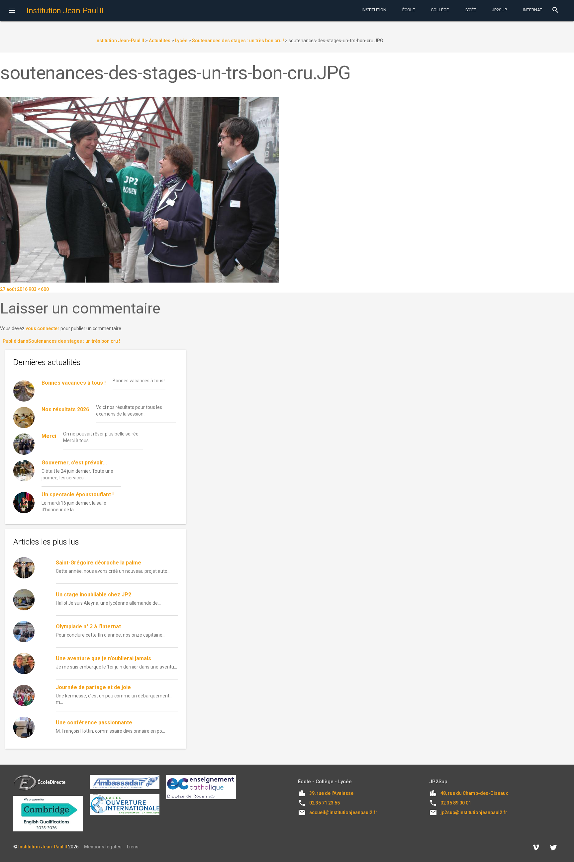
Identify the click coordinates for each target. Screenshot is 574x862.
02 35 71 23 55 (324, 802)
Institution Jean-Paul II (42, 846)
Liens (133, 846)
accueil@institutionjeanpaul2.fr (343, 812)
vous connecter (42, 328)
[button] (12, 11)
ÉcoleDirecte (51, 782)
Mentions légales (103, 846)
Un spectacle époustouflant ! (78, 494)
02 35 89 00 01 (455, 802)
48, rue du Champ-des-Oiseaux (474, 793)
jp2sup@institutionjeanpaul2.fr (473, 812)
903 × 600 (39, 289)
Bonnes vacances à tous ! (74, 383)
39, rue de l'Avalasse (331, 793)
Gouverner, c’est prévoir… (74, 462)
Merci (49, 436)
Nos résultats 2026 (65, 409)
